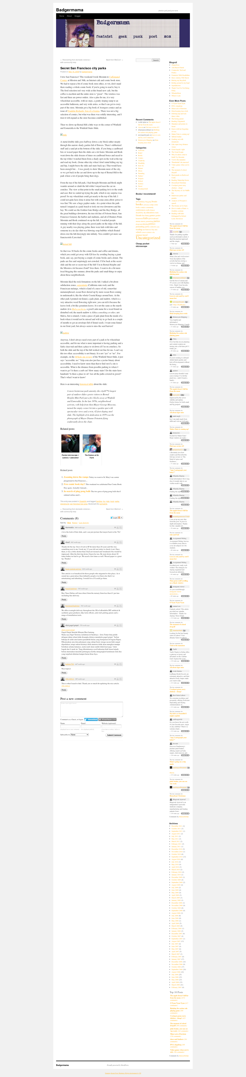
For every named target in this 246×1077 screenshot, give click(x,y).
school (138, 232)
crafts (148, 210)
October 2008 (176, 908)
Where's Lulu (176, 95)
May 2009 (175, 892)
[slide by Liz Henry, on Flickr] (63, 134)
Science (140, 183)
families (99, 501)
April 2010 (175, 867)
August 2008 (176, 913)
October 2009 (176, 880)
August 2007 (176, 941)
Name (62, 723)
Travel (140, 186)
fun (104, 501)
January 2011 (176, 846)
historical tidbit (86, 384)
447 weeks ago (80, 664)
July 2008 (175, 915)
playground (64, 504)
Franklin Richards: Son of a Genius (84, 110)
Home (61, 16)
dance (152, 210)
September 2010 (177, 857)
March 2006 (176, 985)
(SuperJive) (175, 65)
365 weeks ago (80, 679)
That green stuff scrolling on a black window (179, 582)
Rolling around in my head (180, 83)
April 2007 (175, 951)
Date (69, 522)
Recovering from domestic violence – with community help (75, 60)
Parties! (140, 176)
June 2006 (175, 977)
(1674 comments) (179, 997)
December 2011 (177, 826)
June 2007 (175, 946)
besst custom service (73, 569)
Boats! (140, 153)
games (152, 215)
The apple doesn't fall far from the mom (179, 227)
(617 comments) (179, 1004)
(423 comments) (178, 1018)
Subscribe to (65, 734)
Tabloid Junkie (176, 136)
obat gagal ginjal (68, 629)
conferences (140, 210)
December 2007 (177, 933)
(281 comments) (178, 1040)
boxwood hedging (72, 605)
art (137, 201)
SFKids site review (83, 356)
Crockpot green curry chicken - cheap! (177, 690)
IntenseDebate (184, 816)
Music (140, 171)
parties (157, 221)
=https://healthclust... (179, 304)
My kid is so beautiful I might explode (178, 714)
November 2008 (177, 905)
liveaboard (154, 218)
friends (139, 215)
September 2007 (177, 938)
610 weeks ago (87, 569)
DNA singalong (177, 106)
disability (139, 212)
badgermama (87, 71)
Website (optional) (109, 723)
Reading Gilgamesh (178, 121)
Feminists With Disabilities (181, 75)
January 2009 (176, 900)
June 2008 (175, 918)
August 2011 (176, 833)
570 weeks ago (85, 625)
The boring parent (178, 119)
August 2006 (176, 972)
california (146, 205)
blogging (148, 202)
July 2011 (175, 836)
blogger (78, 16)
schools (144, 232)
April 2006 (175, 982)
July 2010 (175, 862)
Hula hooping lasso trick (180, 111)
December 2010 (177, 849)
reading (139, 229)
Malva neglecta (79, 308)
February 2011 (177, 844)
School (140, 181)
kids (107, 501)
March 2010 (176, 869)
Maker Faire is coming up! (180, 134)
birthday (141, 201)
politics (151, 223)
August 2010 (176, 859)
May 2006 (175, 979)
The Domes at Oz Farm (179, 206)
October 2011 (176, 828)
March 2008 (176, 926)
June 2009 (175, 890)
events (156, 213)
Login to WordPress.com (107, 719)
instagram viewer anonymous (175, 592)
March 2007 (176, 954)
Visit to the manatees (178, 159)
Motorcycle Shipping (145, 140)
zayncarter (176, 395)
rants (157, 227)
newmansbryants (178, 302)
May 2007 (175, 949)
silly (153, 232)
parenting (149, 221)
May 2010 (175, 864)
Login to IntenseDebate (91, 719)
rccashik (175, 232)
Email (83, 723)
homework (139, 218)
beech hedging (71, 588)
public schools (150, 226)
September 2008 (177, 910)
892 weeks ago (76, 542)
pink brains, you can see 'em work (178, 782)
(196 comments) (179, 1051)
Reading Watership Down (180, 180)
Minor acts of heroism (179, 108)
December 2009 (177, 877)
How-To (141, 165)
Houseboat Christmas (179, 183)
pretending (140, 226)
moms (138, 221)
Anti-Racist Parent (178, 67)
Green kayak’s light (178, 149)
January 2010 (176, 874)
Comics (140, 158)
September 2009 (177, 882)
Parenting (141, 173)
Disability (83, 501)
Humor (140, 168)
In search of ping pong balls (77, 491)
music (143, 221)
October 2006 (176, 967)
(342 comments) (179, 1030)
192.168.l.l (69, 679)
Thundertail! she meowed (180, 162)
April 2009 (175, 895)
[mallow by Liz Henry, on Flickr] (64, 332)
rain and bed (174, 535)
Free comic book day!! (74, 484)
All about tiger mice (177, 412)
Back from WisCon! (114, 59)
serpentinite (82, 285)
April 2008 (175, 923)
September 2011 (177, 831)
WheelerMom (176, 93)
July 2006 (175, 974)
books (139, 204)
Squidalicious (176, 85)
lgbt (149, 218)
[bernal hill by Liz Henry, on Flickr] (66, 244)
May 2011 (175, 839)
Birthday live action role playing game (178, 273)
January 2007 (176, 959)
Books (140, 155)
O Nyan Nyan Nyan (178, 103)
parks (117, 501)
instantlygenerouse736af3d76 (182, 516)
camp (151, 204)
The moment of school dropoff (178, 625)
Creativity (141, 160)
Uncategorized (143, 188)
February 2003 (177, 987)
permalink (103, 504)
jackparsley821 (178, 450)
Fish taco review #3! (152, 127)
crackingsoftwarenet (179, 767)
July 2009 (175, 887)
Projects (141, 178)
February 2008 (177, 928)
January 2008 (176, 931)
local (112, 501)
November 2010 (177, 851)
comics (142, 207)
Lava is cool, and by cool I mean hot (179, 297)
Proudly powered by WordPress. (118, 1065)
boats (154, 201)
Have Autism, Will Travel (180, 78)
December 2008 (177, 903)
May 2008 (175, 921)
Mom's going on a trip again (178, 763)
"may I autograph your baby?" (178, 471)
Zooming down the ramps (76, 477)
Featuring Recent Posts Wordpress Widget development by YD (123, 1073)
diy (145, 212)
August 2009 (176, 885)
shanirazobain (177, 630)
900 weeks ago (80, 527)
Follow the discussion (120, 517)
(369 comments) (178, 1024)
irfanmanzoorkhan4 (179, 278)
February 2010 (177, 872)
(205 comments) (177, 1046)
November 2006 (177, 964)
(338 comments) (178, 1035)
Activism (141, 150)
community (149, 207)
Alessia (140, 127)
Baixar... (172, 772)
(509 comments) (178, 1010)
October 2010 (176, 854)
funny (147, 215)
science (149, 232)
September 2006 (177, 969)
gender (158, 215)
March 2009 (176, 897)
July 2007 (175, 944)
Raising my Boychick (179, 80)
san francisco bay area (79, 504)
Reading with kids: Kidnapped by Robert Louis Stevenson (179, 216)
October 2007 (176, 936)
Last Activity (84, 522)
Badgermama (69, 10)
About (69, 16)
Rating (75, 522)
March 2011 (176, 841)
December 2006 (177, 961)
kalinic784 (69, 664)
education (150, 212)
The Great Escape (177, 152)
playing (145, 224)
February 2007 (177, 956)
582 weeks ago (83, 589)
